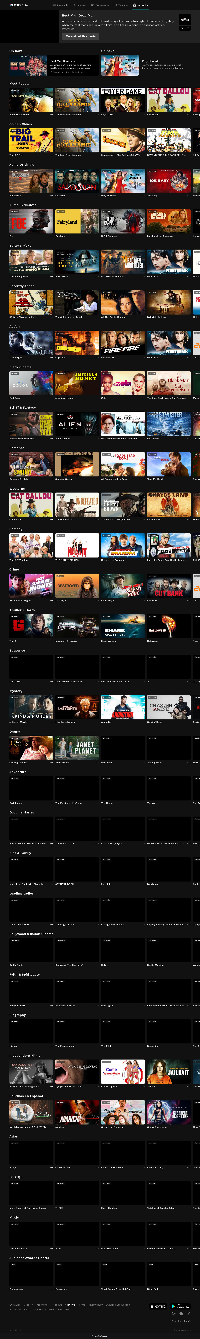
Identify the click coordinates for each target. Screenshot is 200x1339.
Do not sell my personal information (50, 1309)
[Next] (190, 99)
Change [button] (187, 1321)
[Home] (19, 5)
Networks (143, 5)
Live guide (62, 5)
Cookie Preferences (100, 1336)
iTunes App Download (158, 1307)
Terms (81, 1304)
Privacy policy (95, 1304)
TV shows (123, 5)
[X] (188, 1314)
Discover (82, 5)
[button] (80, 36)
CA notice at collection (118, 1304)
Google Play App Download (181, 1307)
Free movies (102, 5)
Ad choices (15, 1309)
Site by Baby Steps (182, 1330)
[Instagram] (174, 1314)
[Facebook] (181, 1314)
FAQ (26, 1309)
